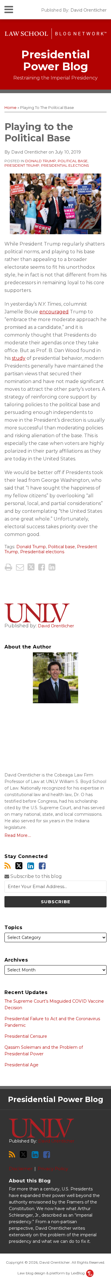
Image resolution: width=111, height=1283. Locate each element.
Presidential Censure (25, 1036)
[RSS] (7, 866)
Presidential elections (65, 165)
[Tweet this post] (31, 567)
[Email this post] (20, 567)
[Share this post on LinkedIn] (52, 567)
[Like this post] (41, 567)
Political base (73, 161)
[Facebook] (42, 866)
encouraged (54, 312)
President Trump (21, 165)
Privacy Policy (53, 1168)
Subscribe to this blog (35, 876)
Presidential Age (21, 1065)
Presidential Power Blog (55, 60)
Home (10, 107)
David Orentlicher (88, 10)
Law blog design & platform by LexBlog (51, 1273)
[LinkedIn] (30, 866)
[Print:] (8, 567)
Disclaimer (21, 1168)
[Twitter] (18, 866)
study (18, 358)
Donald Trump (40, 161)
